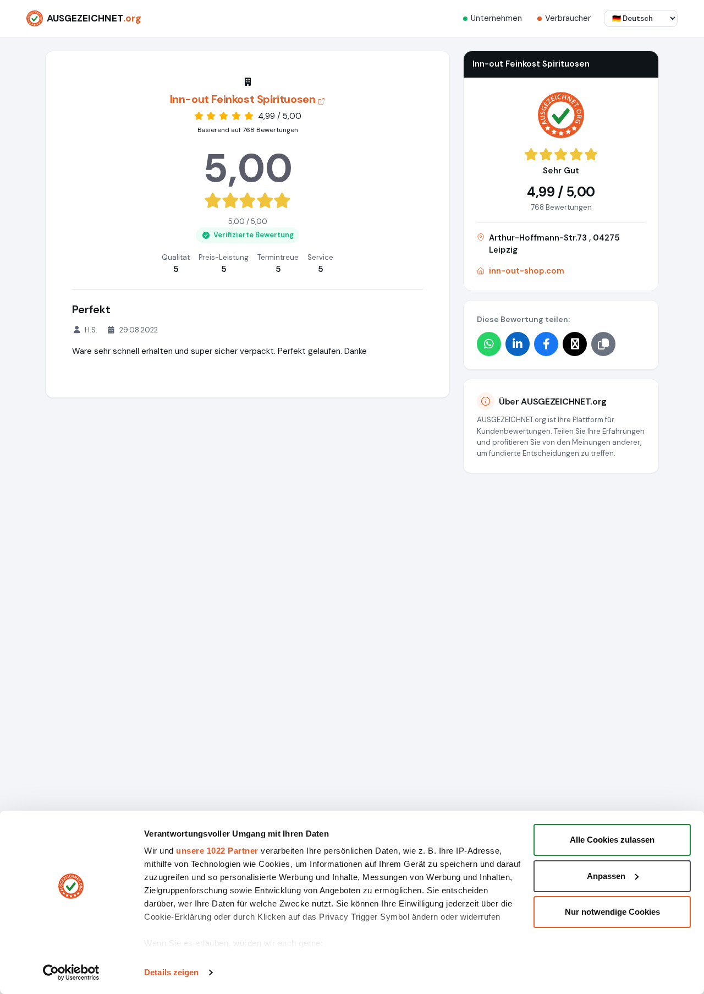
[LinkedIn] (517, 344)
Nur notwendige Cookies (612, 911)
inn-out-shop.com (526, 270)
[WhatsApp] (489, 344)
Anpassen (606, 876)
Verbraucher (568, 18)
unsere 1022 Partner (217, 850)
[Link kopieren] (603, 344)
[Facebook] (546, 344)
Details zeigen (171, 972)
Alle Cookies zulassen (612, 839)
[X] (575, 344)
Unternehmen (496, 18)
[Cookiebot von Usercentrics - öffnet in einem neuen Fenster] (71, 972)
